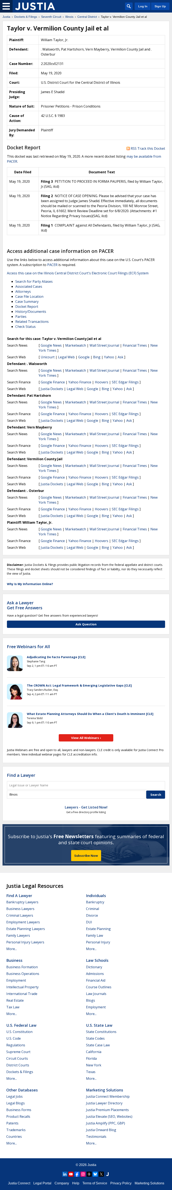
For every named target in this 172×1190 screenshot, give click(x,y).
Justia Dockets (52, 389)
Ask (120, 357)
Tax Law (12, 1007)
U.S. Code (13, 1038)
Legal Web (66, 357)
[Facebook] (76, 1174)
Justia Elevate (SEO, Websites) (109, 1116)
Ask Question (86, 624)
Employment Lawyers (23, 922)
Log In (142, 6)
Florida (91, 1058)
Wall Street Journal (104, 345)
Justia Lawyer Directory (104, 1103)
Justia (91, 1165)
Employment (16, 980)
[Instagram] (83, 1174)
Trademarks (16, 1130)
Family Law (94, 935)
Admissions (95, 973)
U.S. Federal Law (21, 1025)
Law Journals (96, 993)
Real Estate (15, 1000)
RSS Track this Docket (147, 148)
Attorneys (23, 291)
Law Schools (97, 960)
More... (11, 949)
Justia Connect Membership (108, 1096)
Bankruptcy (95, 902)
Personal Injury (98, 942)
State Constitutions (101, 1031)
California (93, 1051)
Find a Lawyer (21, 775)
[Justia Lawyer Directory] (107, 1174)
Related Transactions (32, 321)
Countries (14, 1136)
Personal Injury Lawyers (25, 942)
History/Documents (30, 311)
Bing (96, 357)
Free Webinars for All (28, 646)
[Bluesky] (95, 1174)
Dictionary (94, 967)
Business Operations (22, 973)
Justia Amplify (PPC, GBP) (105, 1123)
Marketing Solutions (104, 1089)
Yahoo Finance (79, 382)
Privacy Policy (121, 1183)
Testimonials (96, 1136)
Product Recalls (18, 1116)
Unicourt (48, 357)
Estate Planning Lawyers (25, 928)
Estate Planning (98, 928)
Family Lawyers (18, 935)
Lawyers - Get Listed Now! (86, 807)
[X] (101, 1174)
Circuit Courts (17, 1058)
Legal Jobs (14, 1096)
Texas (90, 1072)
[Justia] (35, 6)
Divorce (92, 915)
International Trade (21, 993)
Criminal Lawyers (19, 915)
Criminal (92, 908)
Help (75, 1183)
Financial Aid (95, 980)
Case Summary (27, 301)
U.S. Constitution (19, 1031)
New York (93, 1065)
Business (14, 960)
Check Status (25, 326)
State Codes (95, 1038)
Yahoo (109, 357)
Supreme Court (18, 1051)
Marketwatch (75, 345)
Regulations (15, 1045)
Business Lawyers (20, 908)
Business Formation (22, 967)
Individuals (96, 895)
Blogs (90, 1000)
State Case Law (98, 1045)
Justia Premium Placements (107, 1110)
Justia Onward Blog (101, 1130)
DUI (89, 922)
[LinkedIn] (64, 1174)
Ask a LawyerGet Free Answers (24, 605)
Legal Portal (42, 1183)
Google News (51, 345)
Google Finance (53, 382)
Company (62, 1183)
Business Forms (18, 1110)
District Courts (17, 1065)
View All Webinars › (86, 738)
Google (84, 357)
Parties (20, 316)
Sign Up (160, 6)
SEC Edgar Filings (125, 382)
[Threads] (89, 1174)
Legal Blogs (15, 1103)
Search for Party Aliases (34, 281)
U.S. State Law (99, 1025)
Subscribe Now (86, 855)
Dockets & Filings (19, 1072)
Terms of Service (94, 1183)
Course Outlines (98, 987)
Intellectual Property (22, 987)
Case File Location (29, 296)
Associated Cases (28, 286)
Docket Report (26, 306)
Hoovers (101, 382)
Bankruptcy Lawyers (22, 902)
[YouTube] (70, 1174)
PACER (52, 264)
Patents (12, 1123)
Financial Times (135, 345)
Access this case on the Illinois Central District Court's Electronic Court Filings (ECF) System (78, 273)
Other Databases (22, 1089)
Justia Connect (19, 1183)
